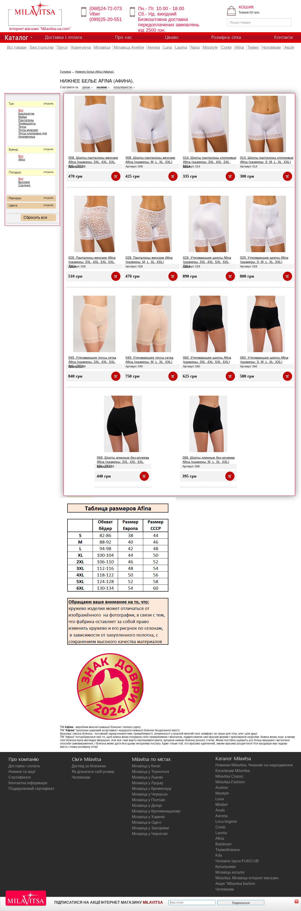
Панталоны (26, 120)
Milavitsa (41, 13)
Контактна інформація (27, 783)
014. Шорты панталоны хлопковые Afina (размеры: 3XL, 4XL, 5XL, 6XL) (209, 162)
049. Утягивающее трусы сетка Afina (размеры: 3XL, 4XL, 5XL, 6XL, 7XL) (92, 362)
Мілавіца (102, 47)
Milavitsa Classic (229, 776)
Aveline (221, 788)
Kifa (218, 855)
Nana (195, 47)
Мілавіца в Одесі (146, 822)
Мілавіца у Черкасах (150, 794)
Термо (253, 47)
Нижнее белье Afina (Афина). (94, 71)
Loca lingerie (226, 821)
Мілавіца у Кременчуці (151, 789)
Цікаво (171, 37)
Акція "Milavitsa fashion (235, 884)
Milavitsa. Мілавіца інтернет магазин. (247, 878)
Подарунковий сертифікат (31, 789)
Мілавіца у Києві (146, 766)
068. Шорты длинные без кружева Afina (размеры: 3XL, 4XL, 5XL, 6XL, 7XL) (123, 462)
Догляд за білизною (89, 766)
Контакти (283, 37)
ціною (86, 87)
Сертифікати (19, 777)
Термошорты (27, 123)
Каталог (16, 37)
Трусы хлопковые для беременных (32, 135)
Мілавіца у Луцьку (147, 783)
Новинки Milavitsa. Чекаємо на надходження (254, 765)
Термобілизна (227, 850)
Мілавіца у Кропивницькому (156, 811)
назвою (102, 87)
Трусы (22, 126)
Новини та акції (21, 772)
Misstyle (210, 47)
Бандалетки (26, 113)
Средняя (24, 185)
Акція (289, 47)
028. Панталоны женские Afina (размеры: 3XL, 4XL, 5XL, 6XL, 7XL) (91, 262)
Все (20, 110)
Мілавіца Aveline (129, 47)
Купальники (225, 867)
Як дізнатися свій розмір (93, 772)
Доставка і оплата (63, 37)
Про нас (123, 37)
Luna (167, 47)
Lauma (181, 47)
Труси (62, 47)
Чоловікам (271, 47)
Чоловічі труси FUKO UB (237, 861)
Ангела (153, 47)
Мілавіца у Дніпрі (147, 806)
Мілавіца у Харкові (148, 817)
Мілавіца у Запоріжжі (150, 828)
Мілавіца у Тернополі (150, 772)
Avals (220, 810)
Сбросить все (35, 217)
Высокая (24, 182)
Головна (65, 71)
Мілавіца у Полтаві (148, 800)
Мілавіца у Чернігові (150, 834)
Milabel (221, 805)
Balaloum (223, 844)
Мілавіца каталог (230, 872)
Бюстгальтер (42, 47)
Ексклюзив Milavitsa (232, 771)
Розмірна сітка (226, 37)
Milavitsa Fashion (230, 782)
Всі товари (17, 47)
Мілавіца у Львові (147, 777)
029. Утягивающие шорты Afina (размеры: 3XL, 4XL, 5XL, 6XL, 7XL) (207, 262)
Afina (239, 47)
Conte (226, 47)
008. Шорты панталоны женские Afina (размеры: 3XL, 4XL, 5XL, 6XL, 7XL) (93, 162)
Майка (22, 117)
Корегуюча (81, 47)
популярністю (123, 87)
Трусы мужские (28, 130)
